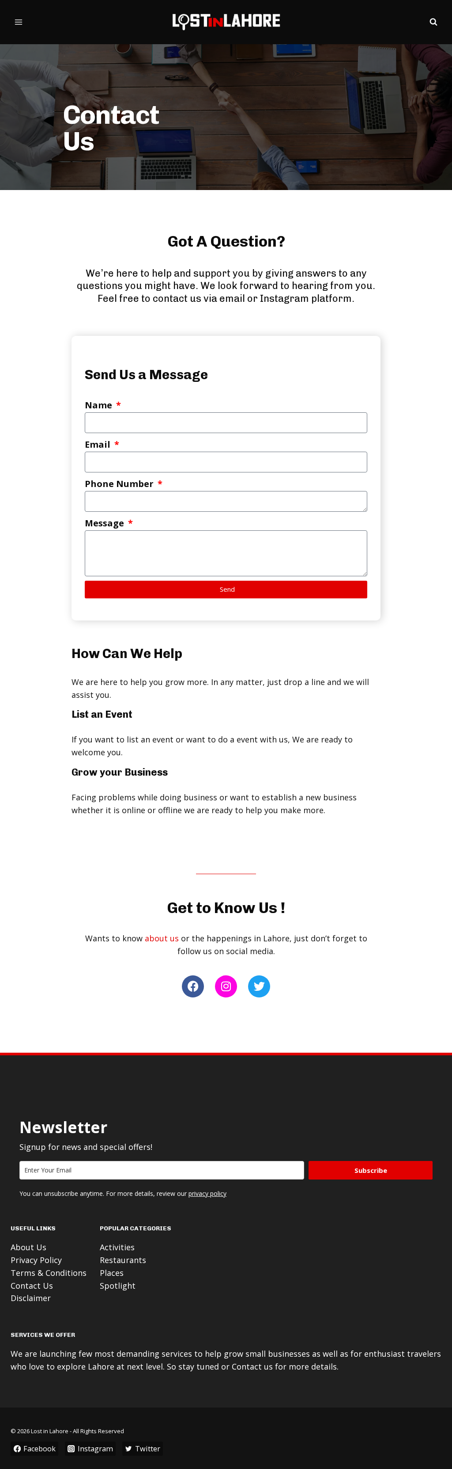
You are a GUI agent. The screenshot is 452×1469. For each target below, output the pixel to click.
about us (162, 938)
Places (112, 1272)
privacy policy (207, 1193)
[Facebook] (193, 986)
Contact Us (32, 1285)
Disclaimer (31, 1298)
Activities (117, 1247)
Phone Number (120, 484)
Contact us (252, 1366)
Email (99, 444)
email (232, 298)
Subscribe (370, 1170)
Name (99, 405)
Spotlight (118, 1285)
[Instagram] (226, 986)
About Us (28, 1247)
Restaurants (123, 1260)
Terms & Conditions (49, 1272)
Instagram (285, 298)
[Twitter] (259, 986)
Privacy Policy (36, 1260)
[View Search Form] (433, 22)
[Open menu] (19, 22)
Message (105, 523)
